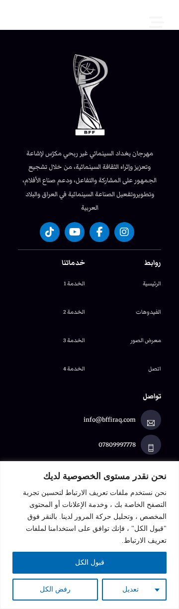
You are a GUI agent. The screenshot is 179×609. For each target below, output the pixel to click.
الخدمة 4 (74, 368)
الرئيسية (152, 283)
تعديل (130, 589)
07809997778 (117, 444)
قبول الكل (89, 562)
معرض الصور (145, 340)
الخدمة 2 (74, 311)
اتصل (154, 368)
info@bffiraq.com (110, 419)
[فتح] (164, 15)
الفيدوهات (148, 311)
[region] (89, 535)
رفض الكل (55, 589)
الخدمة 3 (74, 340)
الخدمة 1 (74, 283)
